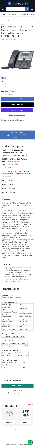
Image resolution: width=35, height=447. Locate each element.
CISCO (9, 168)
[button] (3, 9)
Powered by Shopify (24, 444)
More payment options (17, 115)
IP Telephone (13, 165)
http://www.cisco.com (25, 313)
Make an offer (17, 105)
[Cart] (32, 9)
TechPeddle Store (14, 444)
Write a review (17, 386)
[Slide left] (1, 135)
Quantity (4, 81)
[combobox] (17, 9)
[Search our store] (27, 9)
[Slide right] (34, 135)
